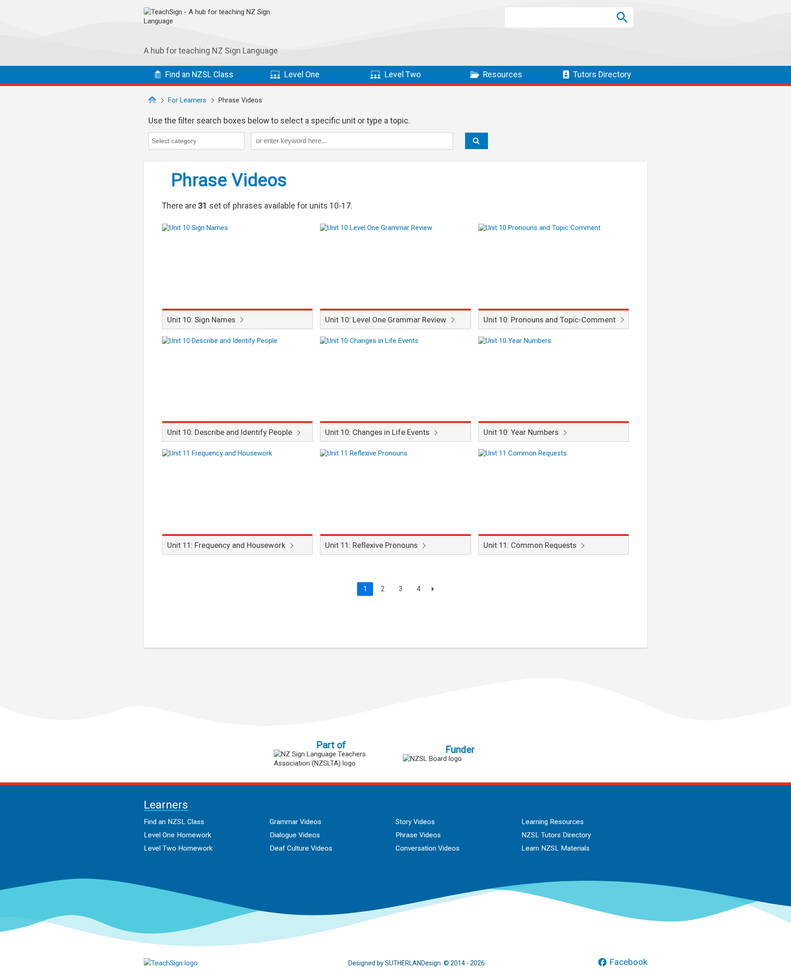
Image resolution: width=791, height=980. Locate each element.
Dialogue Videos (295, 835)
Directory (602, 74)
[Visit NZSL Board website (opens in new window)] (460, 758)
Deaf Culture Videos (301, 848)
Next (431, 589)
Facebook (628, 962)
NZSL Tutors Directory (556, 835)
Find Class (198, 74)
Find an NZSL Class (174, 822)
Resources (501, 74)
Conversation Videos (428, 848)
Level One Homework (177, 835)
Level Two (402, 74)
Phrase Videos (418, 835)
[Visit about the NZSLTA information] (331, 759)
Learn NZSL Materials (555, 848)
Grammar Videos (295, 822)
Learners (166, 805)
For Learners (187, 100)
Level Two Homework (178, 848)
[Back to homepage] (152, 100)
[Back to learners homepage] (212, 26)
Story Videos (415, 822)
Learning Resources (552, 822)
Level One (301, 74)
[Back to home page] (189, 963)
